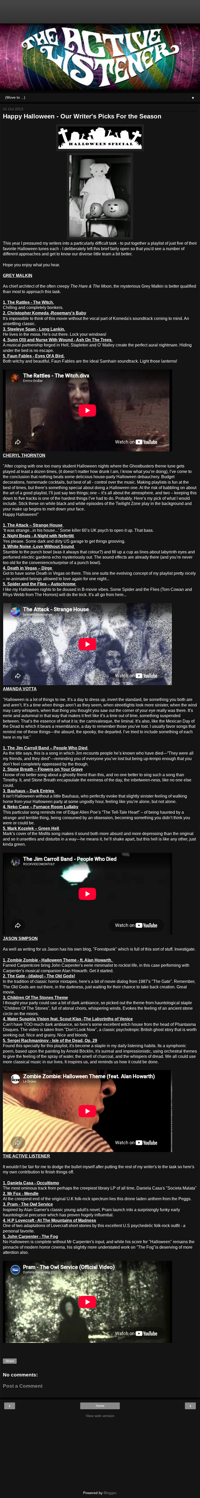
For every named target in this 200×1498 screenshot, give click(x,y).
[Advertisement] (100, 14)
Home (100, 1406)
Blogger (110, 1493)
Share (9, 1361)
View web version (100, 1416)
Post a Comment (22, 1386)
